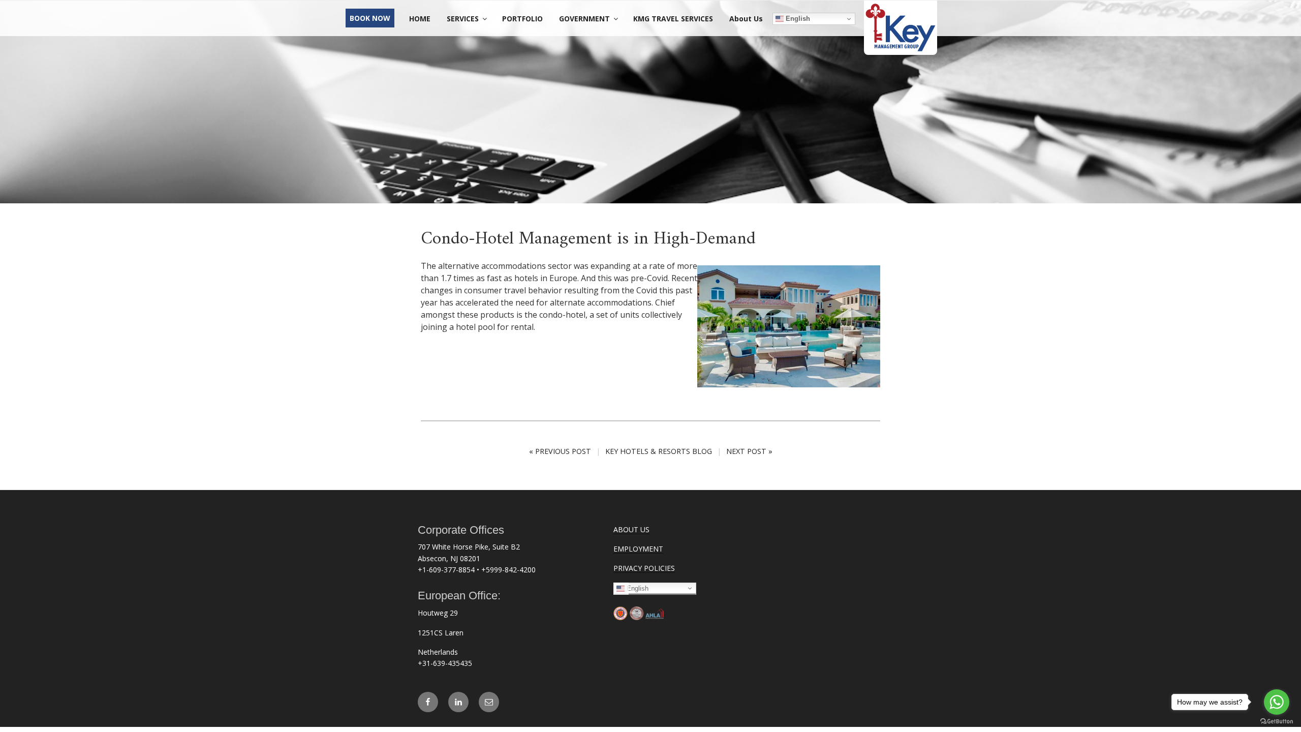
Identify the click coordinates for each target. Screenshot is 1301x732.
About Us (746, 18)
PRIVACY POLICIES (644, 568)
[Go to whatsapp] (1276, 702)
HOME (419, 18)
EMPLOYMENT (638, 549)
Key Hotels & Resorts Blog (658, 451)
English (797, 18)
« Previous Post (560, 451)
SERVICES (463, 18)
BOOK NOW (370, 18)
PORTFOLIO (522, 18)
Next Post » (749, 451)
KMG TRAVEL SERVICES (673, 18)
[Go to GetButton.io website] (1276, 721)
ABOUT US (631, 529)
